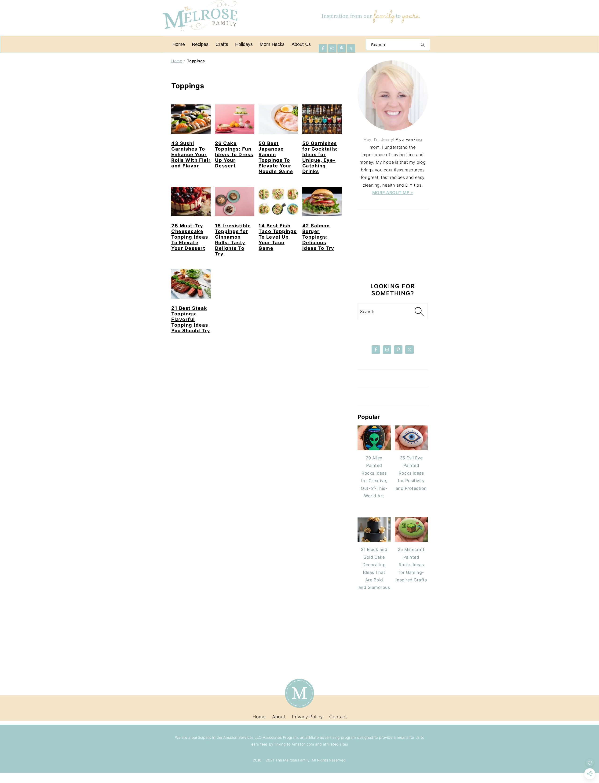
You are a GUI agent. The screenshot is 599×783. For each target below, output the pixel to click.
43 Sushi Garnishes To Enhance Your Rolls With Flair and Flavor (191, 154)
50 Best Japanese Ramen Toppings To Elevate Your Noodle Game (276, 157)
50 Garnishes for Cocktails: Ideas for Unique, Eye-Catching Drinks (320, 157)
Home (176, 61)
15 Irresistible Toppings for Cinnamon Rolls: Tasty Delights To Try (233, 240)
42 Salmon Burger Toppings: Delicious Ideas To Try (318, 237)
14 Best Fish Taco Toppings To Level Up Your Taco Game (278, 237)
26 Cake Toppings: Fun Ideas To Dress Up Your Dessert (234, 154)
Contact (338, 717)
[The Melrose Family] (200, 34)
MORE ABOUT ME (391, 192)
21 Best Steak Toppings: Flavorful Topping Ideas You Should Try (190, 319)
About (278, 717)
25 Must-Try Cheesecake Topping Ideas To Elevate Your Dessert (189, 237)
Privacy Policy (307, 717)
